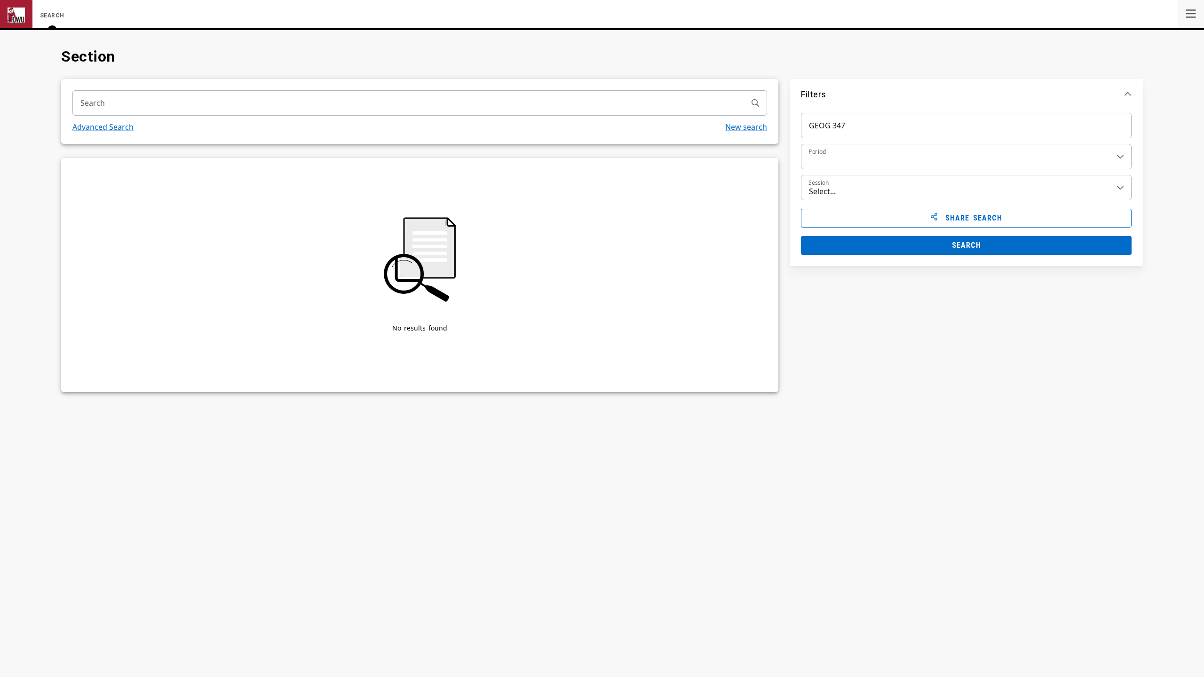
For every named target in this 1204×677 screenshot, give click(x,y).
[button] (966, 94)
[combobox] (408, 103)
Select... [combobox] (822, 191)
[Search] (755, 103)
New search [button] (746, 127)
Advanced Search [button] (103, 127)
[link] (1191, 14)
